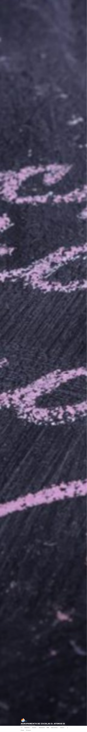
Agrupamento (27, 727)
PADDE (48, 727)
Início (22, 727)
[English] (22, 730)
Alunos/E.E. (34, 727)
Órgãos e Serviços (54, 727)
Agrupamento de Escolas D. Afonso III (43, 724)
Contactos (62, 727)
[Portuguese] (28, 730)
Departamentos (42, 727)
